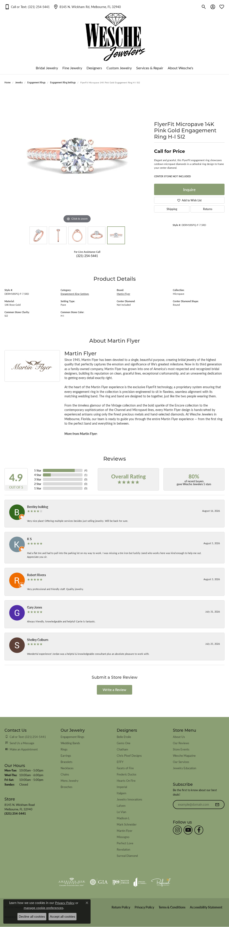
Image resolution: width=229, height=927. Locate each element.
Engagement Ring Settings (63, 82)
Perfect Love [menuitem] (125, 843)
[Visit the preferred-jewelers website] (161, 882)
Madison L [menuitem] (123, 818)
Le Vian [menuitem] (121, 812)
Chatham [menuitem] (122, 749)
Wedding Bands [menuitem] (70, 743)
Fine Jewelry (72, 67)
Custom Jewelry (119, 67)
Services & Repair (149, 67)
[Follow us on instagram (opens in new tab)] (177, 830)
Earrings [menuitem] (66, 755)
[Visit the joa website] (140, 882)
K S (29, 539)
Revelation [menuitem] (123, 849)
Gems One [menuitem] (123, 743)
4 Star (37, 475)
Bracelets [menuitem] (66, 762)
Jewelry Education (184, 768)
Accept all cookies (62, 916)
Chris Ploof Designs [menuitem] (129, 755)
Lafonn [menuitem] (121, 805)
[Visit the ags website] (71, 882)
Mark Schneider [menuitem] (127, 824)
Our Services (181, 762)
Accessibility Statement (206, 907)
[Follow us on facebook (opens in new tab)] (198, 830)
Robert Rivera (36, 575)
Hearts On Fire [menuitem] (126, 780)
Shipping (172, 209)
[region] (77, 157)
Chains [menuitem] (65, 774)
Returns (207, 209)
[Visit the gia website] (99, 882)
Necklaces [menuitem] (67, 768)
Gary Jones (34, 607)
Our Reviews (181, 743)
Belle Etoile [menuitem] (124, 737)
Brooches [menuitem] (66, 787)
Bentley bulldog (37, 506)
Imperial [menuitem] (122, 787)
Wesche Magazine (184, 755)
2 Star (37, 484)
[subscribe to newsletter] (217, 805)
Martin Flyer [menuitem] (124, 830)
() (85, 470)
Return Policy (121, 907)
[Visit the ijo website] (120, 882)
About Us (179, 737)
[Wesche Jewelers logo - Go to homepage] (114, 33)
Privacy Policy (144, 907)
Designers (94, 67)
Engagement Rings (36, 82)
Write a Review (114, 689)
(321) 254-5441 (87, 255)
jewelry (19, 82)
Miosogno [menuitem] (123, 837)
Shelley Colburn (37, 639)
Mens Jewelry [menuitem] (69, 780)
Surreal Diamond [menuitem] (127, 855)
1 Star (37, 488)
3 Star (37, 479)
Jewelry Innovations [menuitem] (129, 799)
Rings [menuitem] (64, 749)
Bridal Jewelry (47, 67)
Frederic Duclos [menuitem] (126, 774)
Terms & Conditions (172, 907)
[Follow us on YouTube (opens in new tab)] (188, 830)
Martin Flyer (123, 293)
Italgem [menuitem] (121, 793)
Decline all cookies (32, 916)
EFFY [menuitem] (120, 762)
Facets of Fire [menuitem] (125, 768)
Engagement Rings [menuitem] (72, 737)
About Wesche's (180, 67)
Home (7, 82)
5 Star (37, 470)
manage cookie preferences (43, 908)
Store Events (181, 749)
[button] (27, 6)
